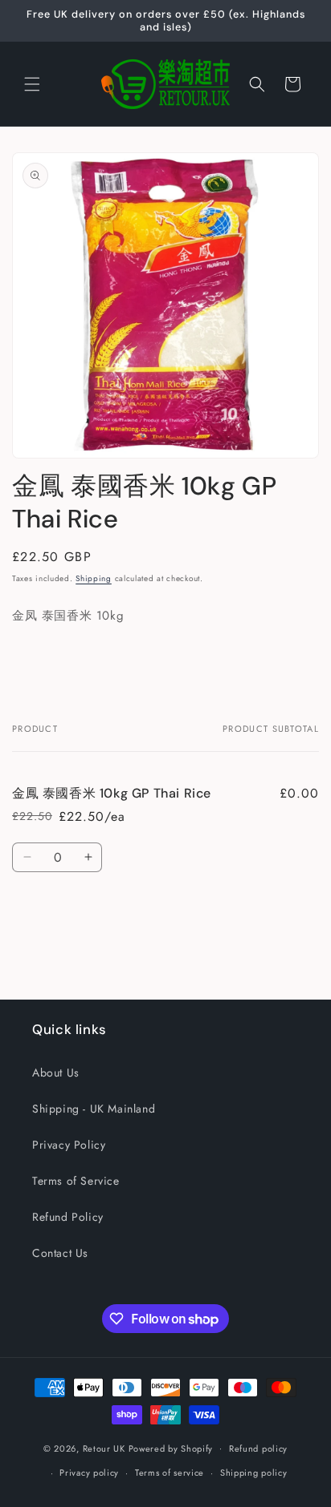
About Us (56, 1073)
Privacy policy (89, 1472)
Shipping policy (254, 1472)
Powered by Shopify (171, 1447)
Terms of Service (76, 1181)
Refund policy (258, 1448)
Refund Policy (68, 1217)
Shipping (94, 578)
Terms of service (169, 1472)
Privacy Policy (68, 1145)
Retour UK (104, 1447)
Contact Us (60, 1253)
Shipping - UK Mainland (93, 1109)
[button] (32, 84)
